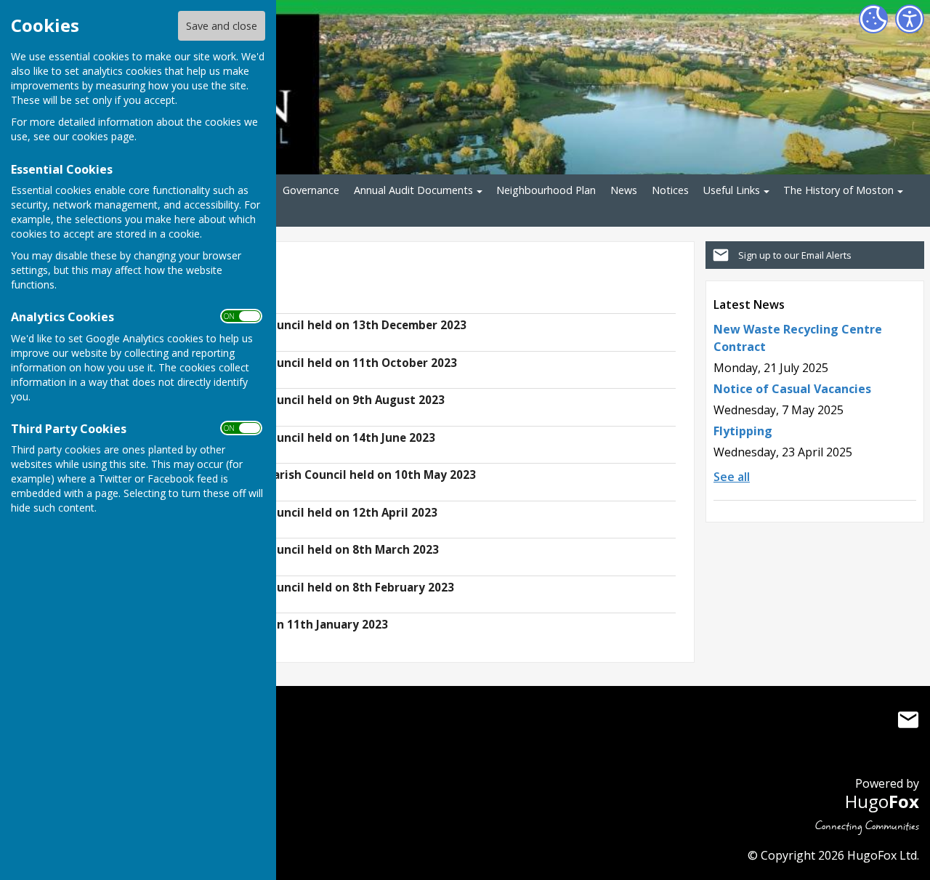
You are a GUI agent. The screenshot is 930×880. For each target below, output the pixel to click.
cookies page (103, 136)
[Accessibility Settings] (909, 18)
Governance (311, 190)
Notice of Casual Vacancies (792, 389)
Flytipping (742, 431)
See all (731, 477)
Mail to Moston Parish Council (908, 720)
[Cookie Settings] (873, 18)
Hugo (882, 801)
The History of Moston (838, 190)
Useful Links (731, 190)
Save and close (221, 26)
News (623, 190)
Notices (670, 190)
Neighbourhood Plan (546, 190)
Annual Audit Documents (413, 190)
